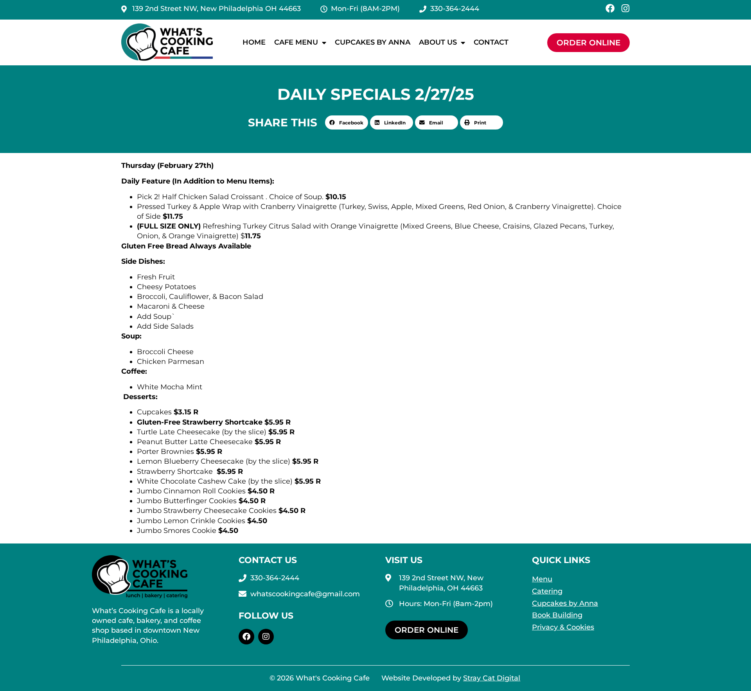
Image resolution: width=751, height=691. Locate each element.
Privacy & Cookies (563, 627)
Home (254, 42)
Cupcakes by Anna (372, 42)
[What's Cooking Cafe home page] (167, 42)
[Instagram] (625, 8)
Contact (491, 42)
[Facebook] (609, 8)
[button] (346, 122)
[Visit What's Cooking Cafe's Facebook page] (246, 636)
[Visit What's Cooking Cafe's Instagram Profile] (266, 636)
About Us (438, 42)
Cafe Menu (296, 42)
